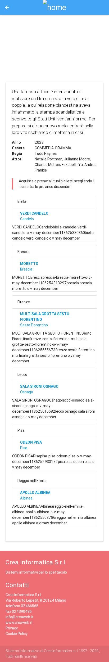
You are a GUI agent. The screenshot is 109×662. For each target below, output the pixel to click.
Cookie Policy (17, 633)
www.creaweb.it (19, 622)
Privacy (12, 628)
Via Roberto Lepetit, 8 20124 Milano (36, 600)
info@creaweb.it (19, 617)
